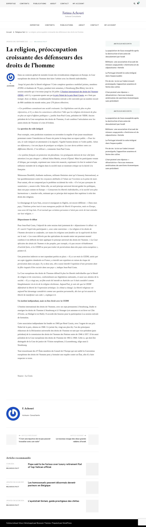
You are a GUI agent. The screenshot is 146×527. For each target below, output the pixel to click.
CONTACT (64, 4)
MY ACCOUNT (78, 4)
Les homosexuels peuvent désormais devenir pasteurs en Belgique (52, 484)
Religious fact (40, 42)
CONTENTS (24, 4)
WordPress (67, 523)
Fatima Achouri (73, 13)
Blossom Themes (43, 523)
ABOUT (53, 4)
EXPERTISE (11, 4)
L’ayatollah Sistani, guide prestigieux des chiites (53, 501)
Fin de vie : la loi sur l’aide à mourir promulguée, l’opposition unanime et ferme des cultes (121, 84)
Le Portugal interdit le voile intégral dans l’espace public (121, 74)
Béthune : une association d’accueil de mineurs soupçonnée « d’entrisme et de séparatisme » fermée (122, 65)
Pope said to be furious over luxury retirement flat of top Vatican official (55, 466)
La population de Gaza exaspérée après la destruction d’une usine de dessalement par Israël (122, 53)
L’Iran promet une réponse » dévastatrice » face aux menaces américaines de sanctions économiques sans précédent (122, 96)
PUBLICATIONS (39, 4)
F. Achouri (10, 85)
